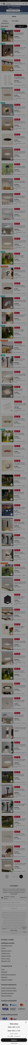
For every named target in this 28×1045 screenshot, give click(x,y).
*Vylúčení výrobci (14, 1043)
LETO (14, 1036)
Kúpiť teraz (14, 1040)
